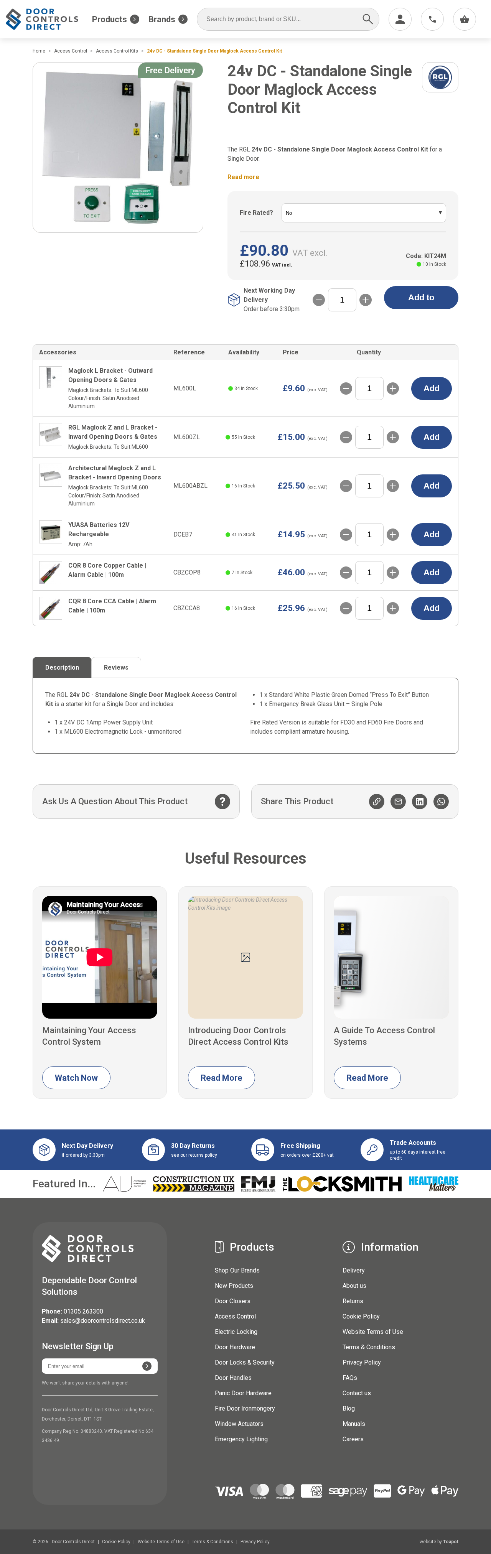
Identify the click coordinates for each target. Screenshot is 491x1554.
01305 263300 (83, 1311)
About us (354, 1285)
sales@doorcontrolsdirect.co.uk (102, 1320)
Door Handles (233, 1377)
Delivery (354, 1270)
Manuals (354, 1423)
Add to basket (421, 301)
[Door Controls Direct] (49, 19)
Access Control (235, 1316)
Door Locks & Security (245, 1362)
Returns (353, 1301)
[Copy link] (376, 801)
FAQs (350, 1377)
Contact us (357, 1393)
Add (431, 388)
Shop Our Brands (237, 1270)
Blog (349, 1408)
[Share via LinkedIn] (419, 801)
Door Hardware (235, 1347)
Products (109, 19)
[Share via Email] (398, 801)
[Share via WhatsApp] (441, 801)
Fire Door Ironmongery (245, 1408)
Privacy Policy (362, 1362)
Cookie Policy (361, 1316)
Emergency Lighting (241, 1439)
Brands (161, 19)
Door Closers (232, 1301)
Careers (353, 1439)
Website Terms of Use (373, 1331)
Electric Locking (236, 1331)
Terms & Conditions (369, 1347)
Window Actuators (239, 1423)
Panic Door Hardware (243, 1393)
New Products (234, 1285)
